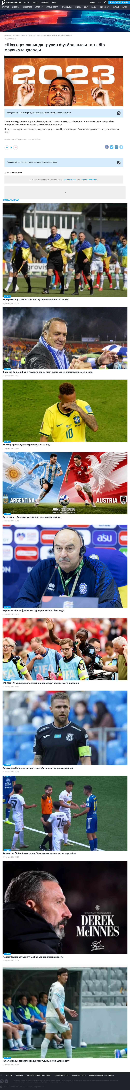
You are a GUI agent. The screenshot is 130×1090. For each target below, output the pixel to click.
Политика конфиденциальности (101, 1075)
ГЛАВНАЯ (7, 35)
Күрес (124, 7)
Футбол (16, 35)
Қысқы (78, 7)
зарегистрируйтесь (89, 179)
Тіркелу (92, 2)
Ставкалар (45, 2)
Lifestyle (5, 7)
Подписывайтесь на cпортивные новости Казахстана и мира (32, 162)
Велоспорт (27, 7)
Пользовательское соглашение (38, 1075)
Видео (54, 2)
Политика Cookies (79, 1075)
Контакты (19, 1075)
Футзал (116, 7)
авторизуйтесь (70, 179)
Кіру (99, 2)
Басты (26, 2)
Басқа (93, 7)
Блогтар (35, 2)
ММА (86, 7)
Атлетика (39, 7)
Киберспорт (104, 7)
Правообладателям (61, 1075)
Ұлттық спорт (52, 7)
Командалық (66, 7)
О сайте (9, 1075)
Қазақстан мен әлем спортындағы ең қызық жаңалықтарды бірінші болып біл (39, 113)
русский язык (119, 2)
